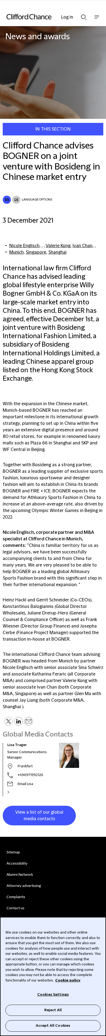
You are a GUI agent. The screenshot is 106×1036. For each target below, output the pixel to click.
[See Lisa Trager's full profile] (14, 792)
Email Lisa (25, 784)
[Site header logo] (44, 16)
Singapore (36, 252)
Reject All (53, 1010)
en (7, 199)
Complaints (16, 897)
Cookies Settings (53, 994)
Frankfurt (25, 766)
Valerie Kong (58, 245)
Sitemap (13, 852)
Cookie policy (67, 980)
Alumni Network (20, 875)
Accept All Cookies (53, 1025)
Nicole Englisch (24, 245)
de (16, 199)
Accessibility (17, 863)
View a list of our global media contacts (39, 815)
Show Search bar (83, 15)
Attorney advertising (24, 886)
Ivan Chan (82, 245)
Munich (16, 252)
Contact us (15, 908)
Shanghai (57, 252)
